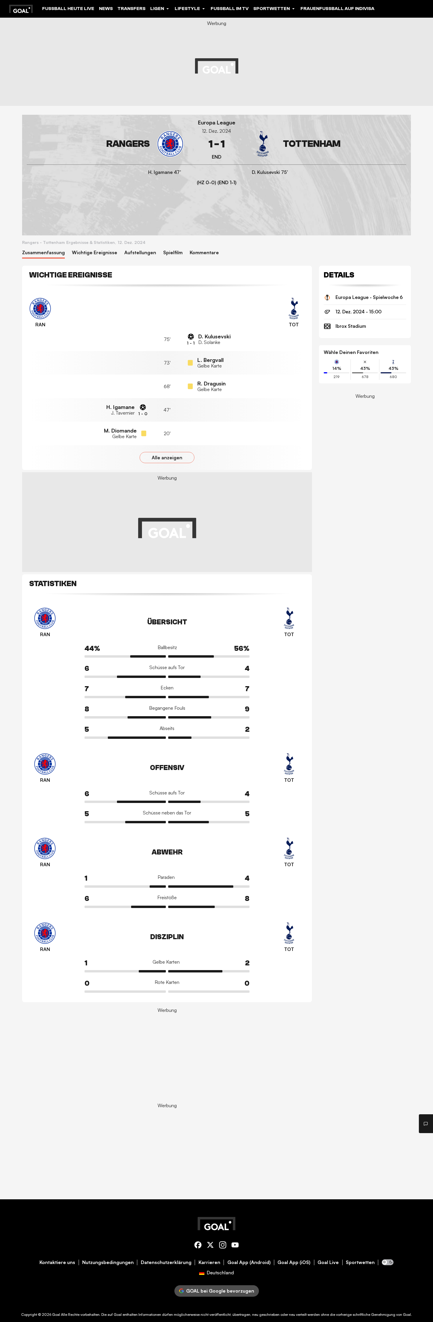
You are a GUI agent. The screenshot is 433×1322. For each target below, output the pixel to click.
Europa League (216, 122)
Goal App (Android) (249, 1262)
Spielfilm (173, 252)
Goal (56, 1314)
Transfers (132, 8)
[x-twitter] (210, 1246)
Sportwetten (360, 1262)
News (106, 8)
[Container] (105, 144)
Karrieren (209, 1262)
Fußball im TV (230, 8)
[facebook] (198, 1246)
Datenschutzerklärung (166, 1262)
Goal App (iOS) (293, 1262)
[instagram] (222, 1246)
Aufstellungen (140, 252)
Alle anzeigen (167, 457)
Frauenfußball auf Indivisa (337, 8)
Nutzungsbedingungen (108, 1262)
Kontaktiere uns (57, 1262)
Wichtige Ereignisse (94, 252)
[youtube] (235, 1246)
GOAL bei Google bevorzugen (220, 1291)
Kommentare (204, 252)
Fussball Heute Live (68, 8)
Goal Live (328, 1262)
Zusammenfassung (43, 252)
